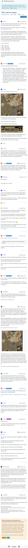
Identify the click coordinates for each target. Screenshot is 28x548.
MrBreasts (5, 176)
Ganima (4, 148)
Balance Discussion (5, 14)
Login (8, 537)
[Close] (25, 520)
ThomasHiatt (5, 373)
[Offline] (2, 148)
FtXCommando (6, 466)
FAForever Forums (9, 1)
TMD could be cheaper (13, 238)
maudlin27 (5, 494)
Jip (3, 306)
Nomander (5, 63)
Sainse (4, 163)
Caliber (4, 21)
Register (4, 537)
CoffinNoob (5, 208)
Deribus (4, 419)
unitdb (13, 71)
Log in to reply (23, 16)
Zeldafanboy (5, 291)
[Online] (2, 494)
